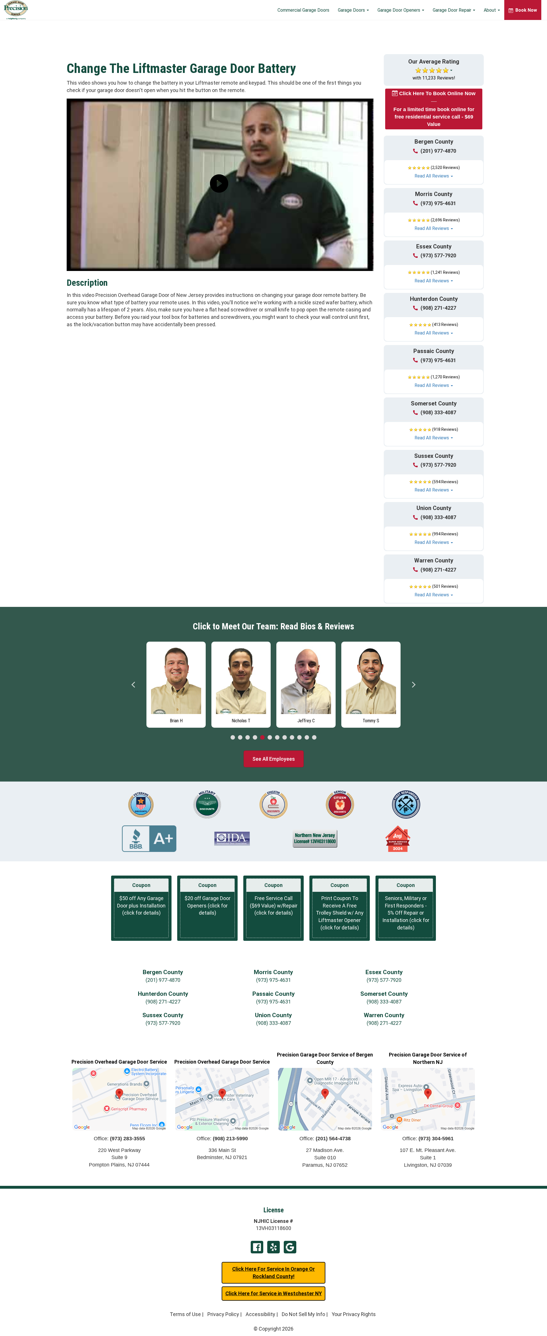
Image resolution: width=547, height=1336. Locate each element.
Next (413, 685)
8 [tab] (284, 738)
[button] (433, 172)
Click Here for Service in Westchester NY (273, 1293)
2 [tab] (240, 738)
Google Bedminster (290, 1247)
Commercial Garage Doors (303, 10)
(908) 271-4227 (438, 308)
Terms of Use (185, 1314)
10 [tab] (299, 738)
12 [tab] (314, 738)
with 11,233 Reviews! (434, 78)
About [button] (490, 10)
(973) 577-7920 (438, 255)
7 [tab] (277, 738)
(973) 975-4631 (438, 203)
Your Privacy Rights (354, 1314)
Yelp (273, 1247)
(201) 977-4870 (438, 151)
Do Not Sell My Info (303, 1314)
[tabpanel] (176, 683)
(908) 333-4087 (438, 412)
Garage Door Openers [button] (399, 10)
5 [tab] (262, 738)
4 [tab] (255, 738)
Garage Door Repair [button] (452, 10)
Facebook (257, 1247)
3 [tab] (247, 738)
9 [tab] (292, 738)
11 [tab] (307, 738)
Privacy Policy (223, 1314)
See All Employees (273, 759)
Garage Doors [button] (352, 10)
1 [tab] (233, 738)
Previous (133, 685)
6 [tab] (270, 738)
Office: (119, 1138)
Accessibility (260, 1314)
